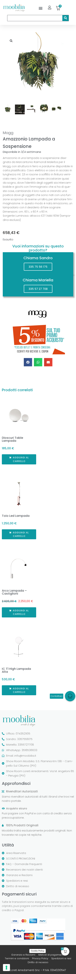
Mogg (8, 132)
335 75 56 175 (38, 267)
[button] (41, 8)
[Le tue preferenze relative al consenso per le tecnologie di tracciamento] (6, 967)
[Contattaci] (70, 696)
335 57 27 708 (38, 289)
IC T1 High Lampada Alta (16, 670)
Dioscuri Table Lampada (12, 439)
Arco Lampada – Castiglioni (14, 592)
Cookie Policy (37, 950)
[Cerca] (65, 18)
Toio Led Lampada (16, 516)
